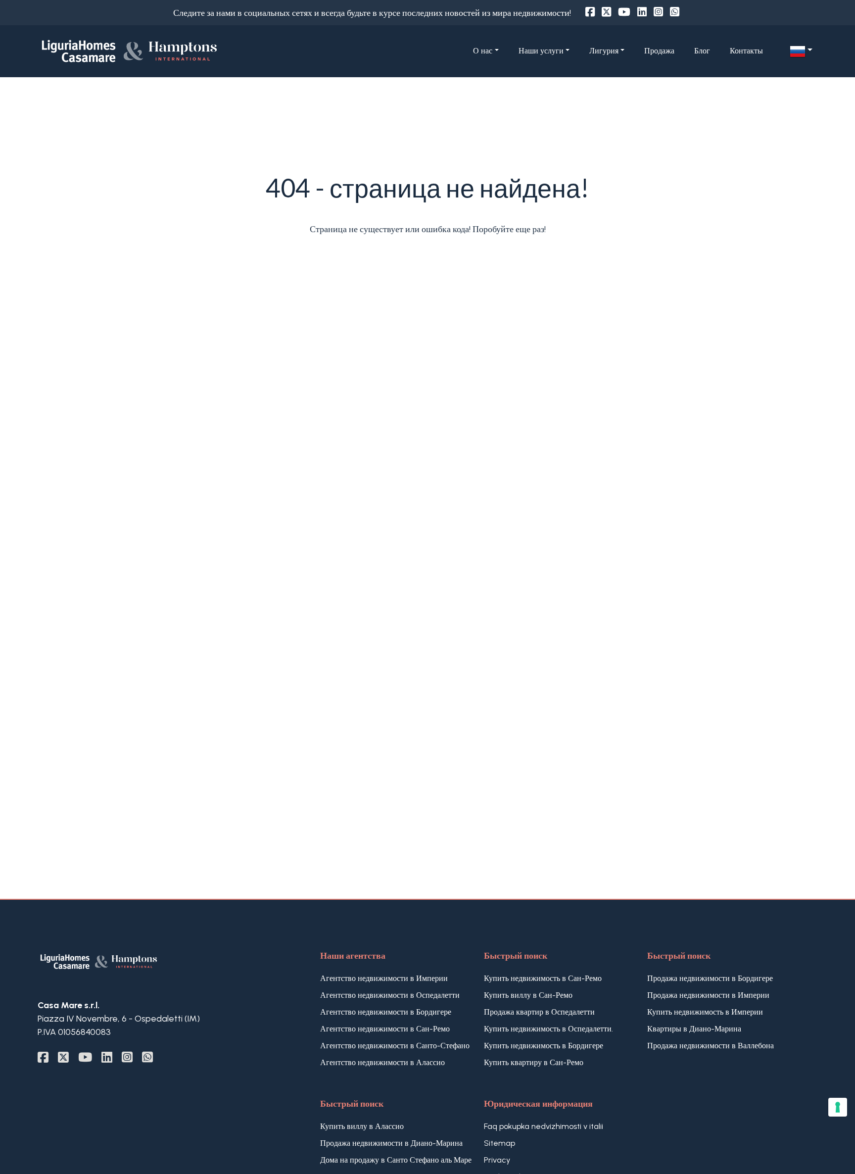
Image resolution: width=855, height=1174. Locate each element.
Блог (702, 50)
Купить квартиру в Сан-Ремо (533, 1062)
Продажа (659, 50)
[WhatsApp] (674, 12)
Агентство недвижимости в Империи (384, 978)
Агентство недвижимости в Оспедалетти (390, 995)
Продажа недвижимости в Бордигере (710, 978)
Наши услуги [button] (541, 50)
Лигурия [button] (603, 50)
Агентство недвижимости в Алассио (382, 1062)
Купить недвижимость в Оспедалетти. (548, 1028)
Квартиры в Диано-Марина (694, 1028)
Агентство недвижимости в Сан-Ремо (385, 1028)
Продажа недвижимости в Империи (708, 995)
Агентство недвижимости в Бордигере (385, 1012)
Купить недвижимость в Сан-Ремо (543, 978)
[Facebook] (590, 12)
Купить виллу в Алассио (362, 1126)
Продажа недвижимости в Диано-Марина (391, 1143)
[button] (801, 51)
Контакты (746, 50)
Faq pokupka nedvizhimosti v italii (543, 1126)
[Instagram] (658, 12)
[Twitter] (606, 12)
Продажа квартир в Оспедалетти (539, 1012)
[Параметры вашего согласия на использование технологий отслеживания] (837, 1107)
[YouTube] (624, 12)
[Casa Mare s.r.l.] (163, 50)
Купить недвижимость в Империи (705, 1012)
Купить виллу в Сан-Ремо (528, 995)
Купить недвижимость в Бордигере (543, 1045)
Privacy (497, 1160)
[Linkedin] (642, 12)
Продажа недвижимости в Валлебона (710, 1045)
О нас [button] (482, 50)
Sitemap (499, 1143)
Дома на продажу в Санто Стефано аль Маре (396, 1160)
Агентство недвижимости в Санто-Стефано (395, 1045)
